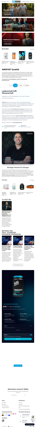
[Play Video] (18, 148)
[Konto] (31, 2)
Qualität (21, 85)
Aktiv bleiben (4, 404)
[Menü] (34, 415)
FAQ (19, 407)
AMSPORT (5, 426)
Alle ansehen (32, 49)
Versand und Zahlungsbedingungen (24, 409)
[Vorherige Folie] (3, 56)
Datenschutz (21, 404)
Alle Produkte (4, 402)
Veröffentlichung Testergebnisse (16, 85)
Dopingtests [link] (10, 85)
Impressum (20, 402)
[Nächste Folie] (9, 56)
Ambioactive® (26, 85)
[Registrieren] (25, 395)
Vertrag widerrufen (18, 365)
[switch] (33, 421)
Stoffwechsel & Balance (5, 407)
